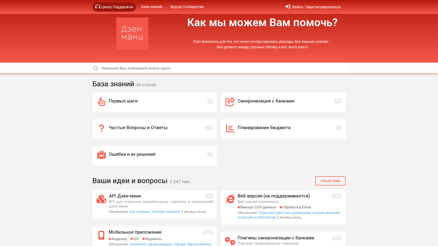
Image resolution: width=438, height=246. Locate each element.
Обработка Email (296, 207)
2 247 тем (179, 181)
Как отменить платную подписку (155, 212)
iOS (136, 239)
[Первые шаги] (154, 102)
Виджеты (153, 239)
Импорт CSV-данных (258, 207)
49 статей (146, 84)
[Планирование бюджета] (283, 129)
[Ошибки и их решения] (154, 155)
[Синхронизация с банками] (283, 102)
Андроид (119, 239)
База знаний (151, 7)
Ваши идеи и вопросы (130, 180)
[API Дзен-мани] (154, 204)
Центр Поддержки (117, 7)
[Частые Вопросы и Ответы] (154, 129)
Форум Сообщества (187, 7)
